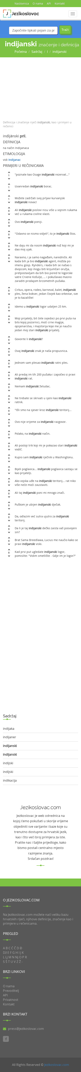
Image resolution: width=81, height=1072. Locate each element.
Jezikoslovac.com (56, 1065)
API (49, 3)
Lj (6, 957)
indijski (8, 763)
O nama (38, 3)
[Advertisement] (40, 87)
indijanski (59, 51)
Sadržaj (36, 51)
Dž (5, 952)
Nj (16, 957)
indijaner (9, 737)
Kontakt (60, 3)
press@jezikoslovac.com (26, 1028)
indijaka (8, 728)
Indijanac (14, 160)
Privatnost (10, 1000)
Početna (21, 51)
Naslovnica (22, 3)
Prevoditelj (11, 990)
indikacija (10, 780)
